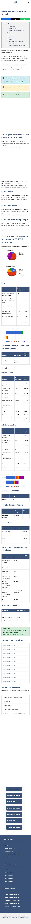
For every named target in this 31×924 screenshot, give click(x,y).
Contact (6, 857)
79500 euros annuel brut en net (12, 897)
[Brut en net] (15, 2)
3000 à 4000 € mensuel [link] (13, 801)
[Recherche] (29, 2)
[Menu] (2, 2)
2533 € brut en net (9, 872)
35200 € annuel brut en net (9, 665)
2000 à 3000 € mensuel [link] (13, 795)
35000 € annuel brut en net (9, 661)
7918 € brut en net (9, 881)
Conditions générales (9, 848)
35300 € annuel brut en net (9, 669)
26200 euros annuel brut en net (12, 903)
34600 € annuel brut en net (9, 645)
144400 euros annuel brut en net (12, 906)
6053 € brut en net (9, 870)
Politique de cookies (9, 851)
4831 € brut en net (9, 875)
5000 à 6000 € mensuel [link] (13, 814)
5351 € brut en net (9, 878)
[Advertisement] (15, 114)
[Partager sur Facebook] (6, 19)
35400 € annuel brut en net (9, 673)
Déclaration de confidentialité (12, 854)
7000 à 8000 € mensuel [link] (13, 827)
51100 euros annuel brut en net (12, 894)
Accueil (6, 845)
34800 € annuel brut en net (9, 653)
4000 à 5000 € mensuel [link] (13, 808)
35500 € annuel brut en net (9, 677)
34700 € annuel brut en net (9, 649)
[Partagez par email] (15, 19)
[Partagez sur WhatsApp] (25, 19)
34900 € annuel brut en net (9, 657)
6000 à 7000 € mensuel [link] (13, 820)
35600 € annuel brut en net (9, 681)
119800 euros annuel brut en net (12, 900)
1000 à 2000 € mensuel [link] (13, 789)
